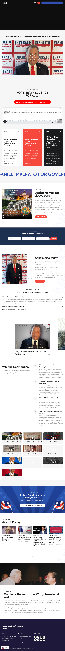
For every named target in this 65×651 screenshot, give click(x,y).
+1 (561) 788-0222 (23, 642)
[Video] (44, 639)
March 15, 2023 (52, 551)
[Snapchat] (41, 639)
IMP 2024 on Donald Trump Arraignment (8, 538)
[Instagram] (44, 637)
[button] (35, 3)
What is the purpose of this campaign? (13, 297)
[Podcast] (38, 639)
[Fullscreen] (20, 441)
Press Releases (6, 535)
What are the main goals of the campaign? (14, 309)
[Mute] (17, 441)
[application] (12, 438)
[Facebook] (35, 637)
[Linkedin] (41, 637)
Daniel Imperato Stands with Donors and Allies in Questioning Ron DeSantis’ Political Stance (24, 542)
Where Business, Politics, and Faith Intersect (50, 412)
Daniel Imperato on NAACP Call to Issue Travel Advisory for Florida (39, 540)
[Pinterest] (35, 639)
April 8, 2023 (4, 541)
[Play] (4, 441)
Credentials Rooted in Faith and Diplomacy (49, 382)
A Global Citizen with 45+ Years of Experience (50, 399)
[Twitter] (38, 637)
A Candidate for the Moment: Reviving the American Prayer (49, 366)
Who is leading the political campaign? (13, 306)
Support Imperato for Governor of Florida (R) (30, 352)
